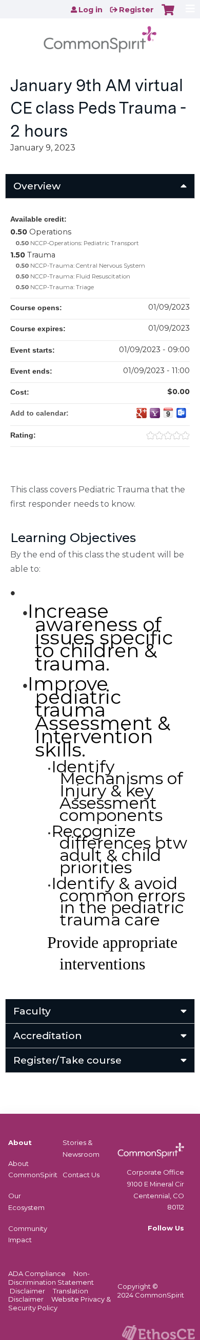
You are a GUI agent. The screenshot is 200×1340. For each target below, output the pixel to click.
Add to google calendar (141, 413)
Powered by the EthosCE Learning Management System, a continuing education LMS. (158, 1332)
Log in (90, 9)
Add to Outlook (181, 413)
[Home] (100, 36)
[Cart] (168, 15)
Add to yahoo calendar (155, 413)
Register (136, 9)
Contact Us (81, 1175)
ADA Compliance (37, 1273)
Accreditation (47, 1035)
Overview (37, 186)
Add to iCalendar (168, 412)
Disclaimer (27, 1291)
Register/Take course (67, 1060)
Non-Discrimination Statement (51, 1277)
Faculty (32, 1011)
